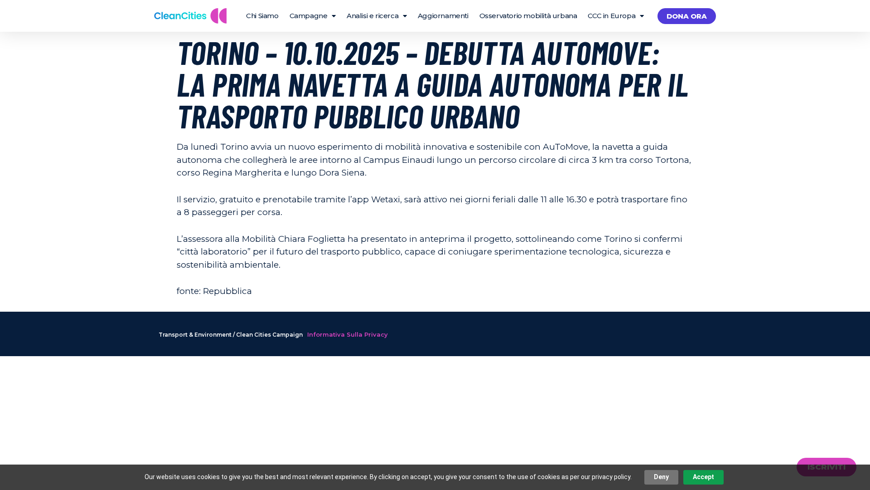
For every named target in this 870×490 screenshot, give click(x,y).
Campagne (309, 15)
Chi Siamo (262, 15)
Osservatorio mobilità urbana (528, 15)
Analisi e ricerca (372, 15)
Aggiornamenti (443, 15)
